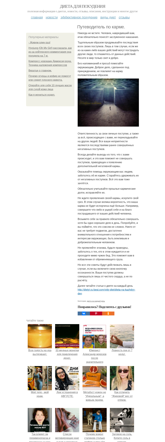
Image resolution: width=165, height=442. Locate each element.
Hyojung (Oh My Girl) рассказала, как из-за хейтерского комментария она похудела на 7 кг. (50, 52)
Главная (37, 17)
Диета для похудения (82, 6)
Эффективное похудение (79, 17)
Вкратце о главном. (40, 70)
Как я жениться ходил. (42, 94)
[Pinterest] (96, 313)
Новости (52, 17)
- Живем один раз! (39, 42)
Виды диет (108, 17)
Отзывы (124, 17)
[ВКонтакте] (84, 313)
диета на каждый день (96, 301)
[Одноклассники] (108, 313)
